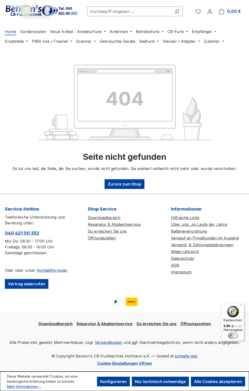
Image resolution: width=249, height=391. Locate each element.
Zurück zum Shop (124, 184)
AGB (175, 265)
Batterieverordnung (189, 231)
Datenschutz (182, 258)
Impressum (181, 272)
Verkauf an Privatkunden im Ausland (205, 238)
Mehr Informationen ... (24, 386)
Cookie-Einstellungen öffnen (124, 363)
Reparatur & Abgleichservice (114, 224)
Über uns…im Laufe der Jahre (199, 224)
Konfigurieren (113, 381)
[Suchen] (177, 11)
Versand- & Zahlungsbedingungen (202, 244)
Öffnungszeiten (102, 238)
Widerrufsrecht (185, 251)
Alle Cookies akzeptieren (218, 381)
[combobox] (129, 11)
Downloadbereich (104, 217)
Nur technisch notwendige (160, 381)
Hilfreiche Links (185, 217)
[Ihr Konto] (210, 11)
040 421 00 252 (22, 233)
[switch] (233, 336)
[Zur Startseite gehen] (41, 10)
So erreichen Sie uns (107, 231)
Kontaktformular (52, 270)
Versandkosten (108, 342)
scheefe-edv (186, 356)
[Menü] (241, 306)
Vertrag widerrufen (26, 283)
